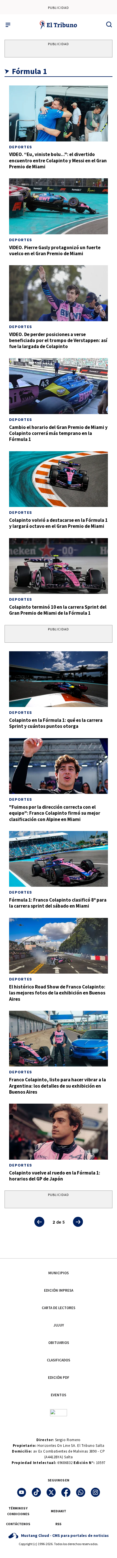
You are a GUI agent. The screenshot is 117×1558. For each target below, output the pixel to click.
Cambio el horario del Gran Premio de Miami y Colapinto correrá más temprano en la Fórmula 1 (58, 433)
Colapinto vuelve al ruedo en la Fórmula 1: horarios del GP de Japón (54, 1176)
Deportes (20, 147)
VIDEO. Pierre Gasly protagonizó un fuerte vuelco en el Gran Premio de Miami (55, 250)
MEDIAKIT (58, 1511)
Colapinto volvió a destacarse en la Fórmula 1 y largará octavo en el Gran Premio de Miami (58, 523)
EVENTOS (58, 1395)
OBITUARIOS (58, 1342)
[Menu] (8, 24)
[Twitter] (51, 1492)
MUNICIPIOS (58, 1273)
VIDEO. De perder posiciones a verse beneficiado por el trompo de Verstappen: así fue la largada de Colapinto (58, 340)
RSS (58, 1524)
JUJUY (58, 1325)
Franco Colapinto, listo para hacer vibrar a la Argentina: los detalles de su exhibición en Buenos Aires (57, 1085)
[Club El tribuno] (58, 1412)
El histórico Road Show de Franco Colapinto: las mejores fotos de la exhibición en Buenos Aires (57, 993)
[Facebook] (65, 1492)
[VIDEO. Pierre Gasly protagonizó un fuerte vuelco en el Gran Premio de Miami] (58, 206)
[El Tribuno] (58, 25)
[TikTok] (36, 1492)
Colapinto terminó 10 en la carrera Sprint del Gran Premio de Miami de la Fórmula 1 (57, 610)
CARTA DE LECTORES (58, 1307)
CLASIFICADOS (58, 1360)
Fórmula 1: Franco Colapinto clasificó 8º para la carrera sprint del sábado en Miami (57, 903)
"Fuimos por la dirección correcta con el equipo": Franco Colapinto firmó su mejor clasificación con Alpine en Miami (54, 813)
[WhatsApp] (80, 1492)
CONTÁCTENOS (18, 1524)
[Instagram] (95, 1492)
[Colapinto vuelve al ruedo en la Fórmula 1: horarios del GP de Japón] (58, 1132)
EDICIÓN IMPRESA (58, 1290)
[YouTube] (21, 1492)
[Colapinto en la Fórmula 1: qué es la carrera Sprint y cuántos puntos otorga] (58, 679)
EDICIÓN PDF (58, 1377)
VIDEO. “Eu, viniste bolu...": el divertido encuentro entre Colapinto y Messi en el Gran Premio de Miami (58, 160)
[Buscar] (109, 24)
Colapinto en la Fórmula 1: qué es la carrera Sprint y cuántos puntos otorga (56, 723)
